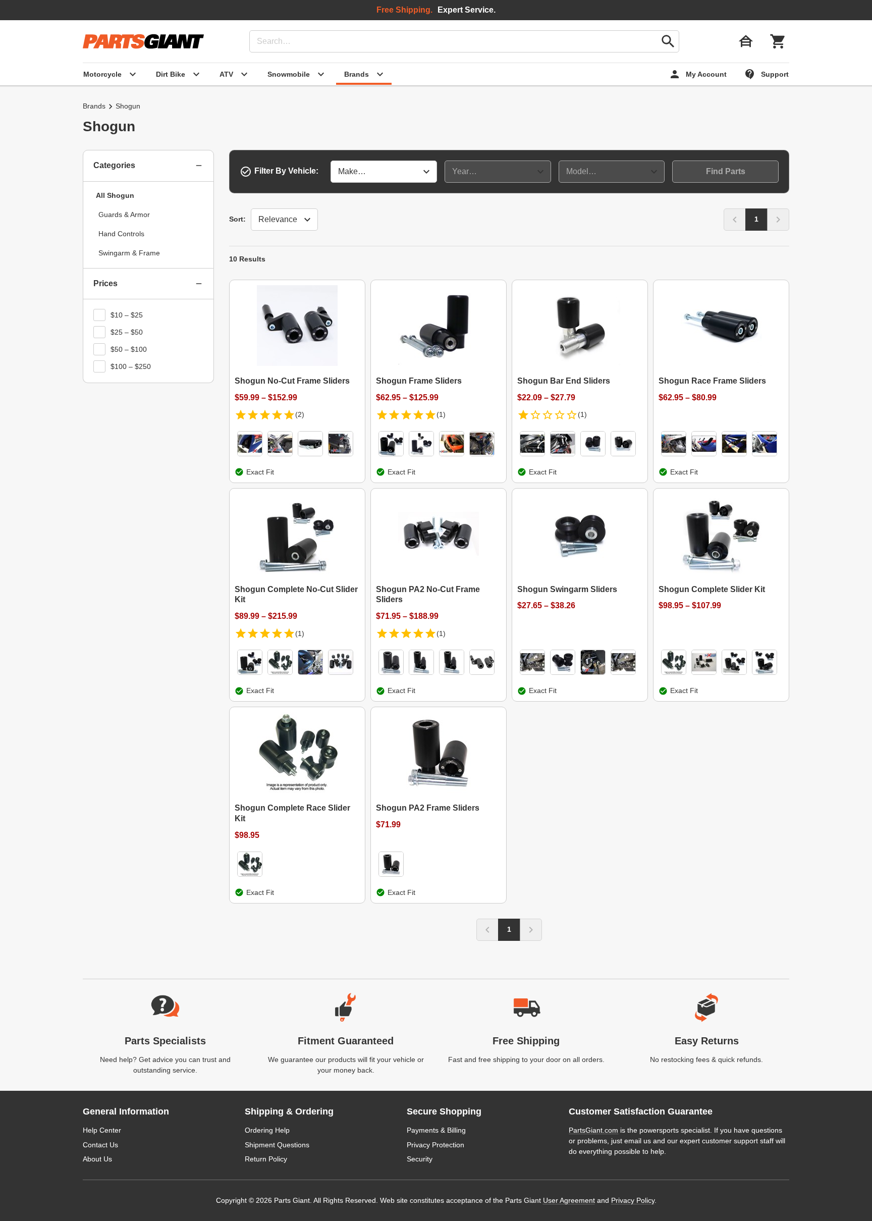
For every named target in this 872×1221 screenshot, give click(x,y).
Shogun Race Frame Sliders (712, 381)
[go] (668, 41)
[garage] (746, 41)
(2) (299, 414)
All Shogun (115, 195)
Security (419, 1159)
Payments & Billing (436, 1130)
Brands (94, 106)
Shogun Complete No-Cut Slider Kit (296, 594)
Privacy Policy (633, 1200)
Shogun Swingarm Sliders (567, 589)
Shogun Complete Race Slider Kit (292, 813)
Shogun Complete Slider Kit (712, 589)
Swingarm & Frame (129, 253)
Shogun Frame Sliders (419, 381)
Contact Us (100, 1145)
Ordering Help (267, 1130)
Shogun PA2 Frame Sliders (427, 808)
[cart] (778, 41)
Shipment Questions (277, 1145)
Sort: (237, 219)
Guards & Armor (124, 214)
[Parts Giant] (143, 41)
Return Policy (266, 1159)
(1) (441, 414)
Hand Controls (121, 234)
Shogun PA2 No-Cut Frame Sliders (428, 594)
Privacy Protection (435, 1145)
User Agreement (569, 1200)
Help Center (102, 1130)
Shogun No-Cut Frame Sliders (292, 381)
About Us (97, 1159)
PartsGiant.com (593, 1130)
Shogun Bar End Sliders (563, 381)
